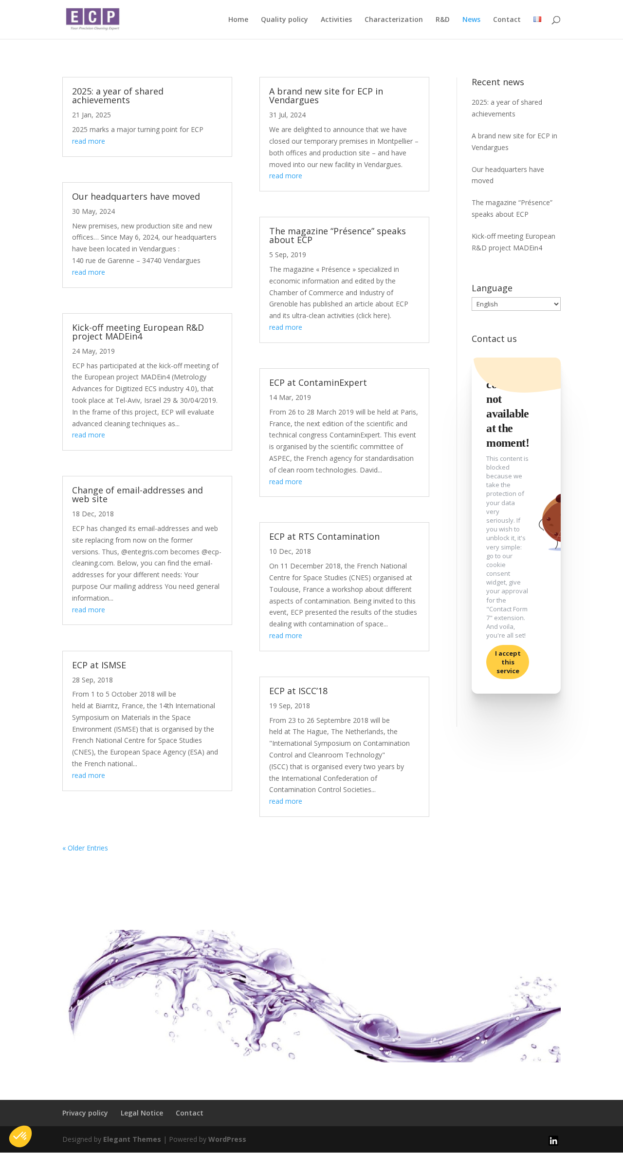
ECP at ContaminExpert (318, 382)
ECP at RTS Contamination (324, 536)
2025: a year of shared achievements (118, 95)
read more (88, 141)
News (471, 20)
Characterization (394, 20)
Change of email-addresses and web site (137, 494)
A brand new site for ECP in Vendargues (326, 95)
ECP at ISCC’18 (298, 691)
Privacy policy (85, 1112)
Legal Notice (142, 1112)
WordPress (227, 1139)
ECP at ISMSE (99, 665)
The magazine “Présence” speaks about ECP (337, 235)
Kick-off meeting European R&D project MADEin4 (138, 331)
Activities (336, 20)
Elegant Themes (132, 1139)
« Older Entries (85, 847)
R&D (443, 20)
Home (238, 20)
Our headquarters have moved (136, 196)
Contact (507, 20)
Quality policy (284, 20)
